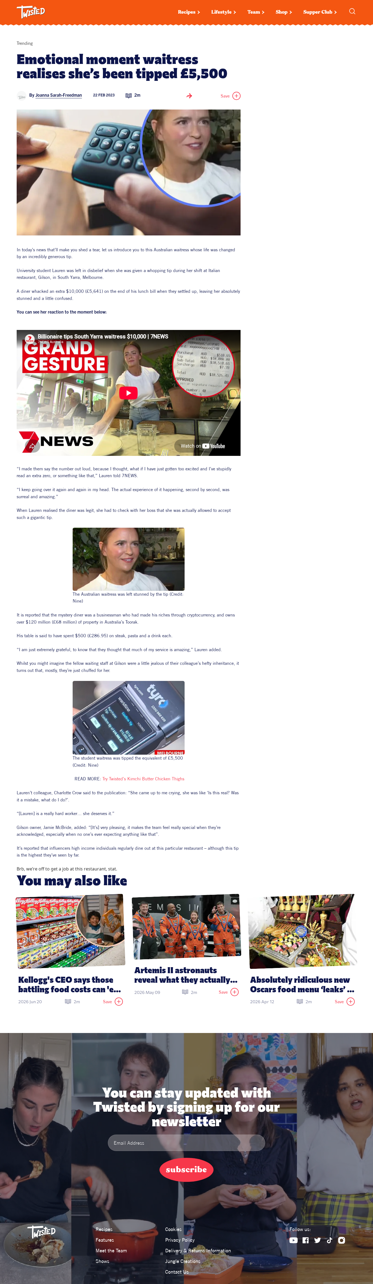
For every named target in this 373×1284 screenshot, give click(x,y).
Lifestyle (221, 12)
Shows (102, 1261)
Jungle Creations (182, 1261)
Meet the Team (111, 1250)
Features (105, 1240)
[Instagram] (342, 1240)
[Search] (352, 11)
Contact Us (177, 1272)
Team (253, 12)
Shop (282, 12)
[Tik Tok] (329, 1240)
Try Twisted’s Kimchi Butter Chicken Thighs (143, 778)
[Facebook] (305, 1240)
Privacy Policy (180, 1240)
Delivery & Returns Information (198, 1250)
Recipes (187, 12)
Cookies (173, 1229)
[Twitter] (317, 1240)
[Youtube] (293, 1240)
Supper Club (317, 12)
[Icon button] (189, 96)
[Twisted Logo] (31, 12)
